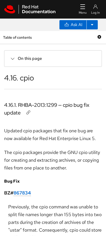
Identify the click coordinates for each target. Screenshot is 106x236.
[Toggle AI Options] (92, 24)
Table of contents (17, 37)
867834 (22, 193)
